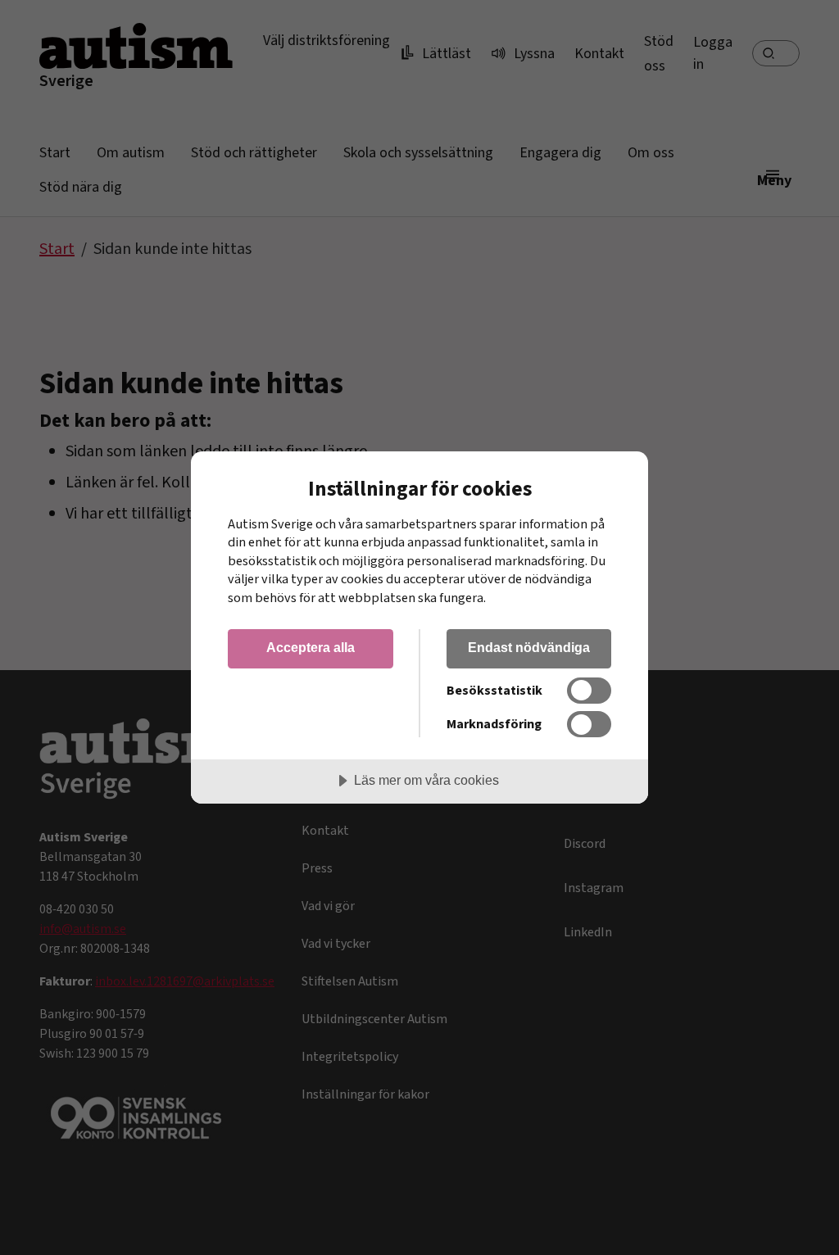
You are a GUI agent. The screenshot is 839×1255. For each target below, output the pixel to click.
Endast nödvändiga (529, 647)
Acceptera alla (310, 647)
